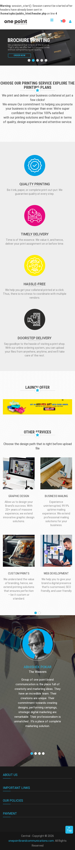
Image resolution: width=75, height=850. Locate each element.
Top (69, 830)
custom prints (18, 573)
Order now (19, 55)
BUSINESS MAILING (56, 496)
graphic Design (18, 496)
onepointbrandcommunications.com (31, 840)
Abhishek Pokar (38, 667)
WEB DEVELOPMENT (56, 573)
